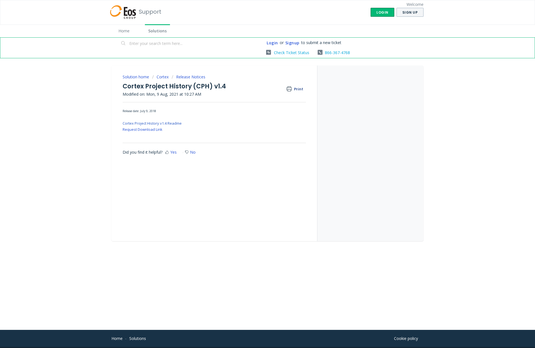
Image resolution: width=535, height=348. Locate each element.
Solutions (157, 30)
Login (272, 42)
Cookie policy (406, 338)
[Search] (123, 43)
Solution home (136, 76)
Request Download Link (142, 129)
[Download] (257, 101)
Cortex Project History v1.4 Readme (152, 123)
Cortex (163, 76)
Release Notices (190, 76)
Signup (292, 42)
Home (124, 30)
